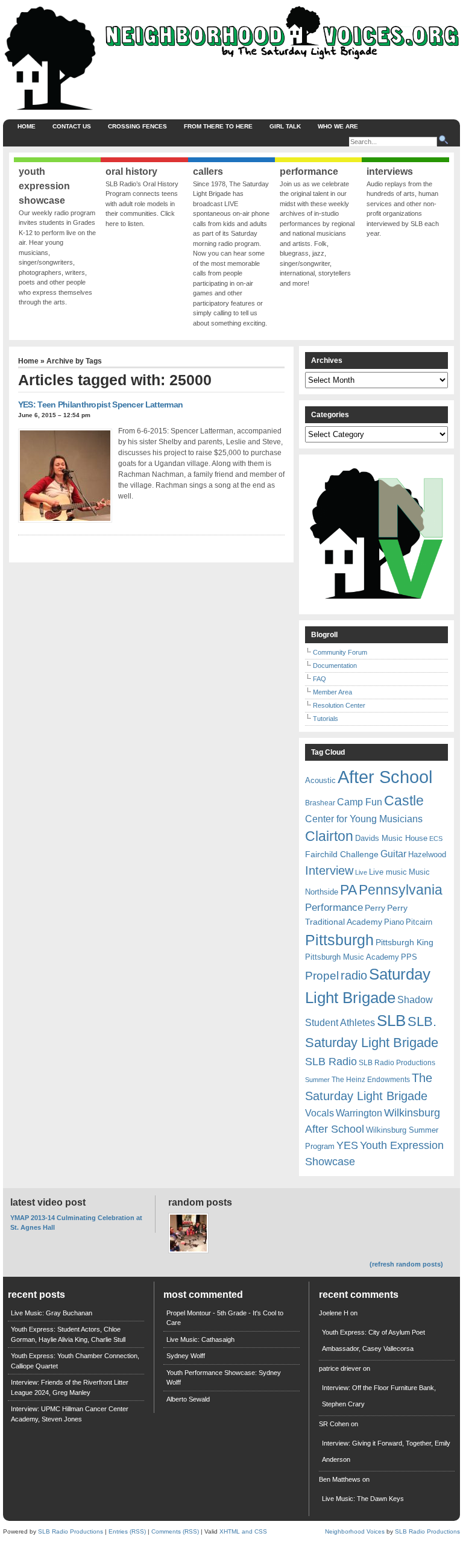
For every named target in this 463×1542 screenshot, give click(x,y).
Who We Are (338, 126)
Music (419, 871)
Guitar (393, 854)
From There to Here (218, 126)
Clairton (329, 836)
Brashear (320, 803)
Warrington (359, 1112)
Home (26, 126)
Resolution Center (339, 705)
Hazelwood (427, 854)
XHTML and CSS (243, 1531)
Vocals (319, 1113)
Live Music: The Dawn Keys (363, 1498)
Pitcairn (419, 922)
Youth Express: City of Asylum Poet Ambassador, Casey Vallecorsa (373, 1340)
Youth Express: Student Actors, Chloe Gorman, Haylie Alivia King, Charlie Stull (68, 1334)
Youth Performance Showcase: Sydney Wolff (223, 1377)
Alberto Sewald (188, 1399)
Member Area (332, 692)
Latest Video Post (48, 1202)
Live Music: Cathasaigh (200, 1339)
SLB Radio (331, 1061)
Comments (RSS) (175, 1531)
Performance (334, 907)
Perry (375, 908)
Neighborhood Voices (355, 1531)
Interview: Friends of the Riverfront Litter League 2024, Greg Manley (69, 1387)
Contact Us (71, 126)
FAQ (319, 678)
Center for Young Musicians (364, 818)
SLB (391, 1020)
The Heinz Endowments (371, 1079)
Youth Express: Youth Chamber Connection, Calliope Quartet (75, 1361)
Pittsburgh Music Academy (352, 956)
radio (354, 975)
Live (361, 872)
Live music (388, 871)
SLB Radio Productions (397, 1063)
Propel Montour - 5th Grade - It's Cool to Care (224, 1318)
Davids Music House (391, 838)
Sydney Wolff (185, 1355)
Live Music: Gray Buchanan (51, 1313)
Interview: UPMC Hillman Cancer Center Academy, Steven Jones (69, 1414)
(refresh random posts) (406, 1264)
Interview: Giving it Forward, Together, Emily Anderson (386, 1451)
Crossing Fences (137, 126)
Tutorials (325, 718)
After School (385, 777)
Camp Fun (359, 802)
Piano (394, 922)
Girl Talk (285, 126)
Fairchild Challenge (342, 854)
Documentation (335, 665)
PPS (409, 956)
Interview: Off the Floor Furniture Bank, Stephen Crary (379, 1396)
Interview (329, 870)
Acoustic (320, 780)
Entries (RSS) (127, 1531)
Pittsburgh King (404, 942)
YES (347, 1145)
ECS (436, 838)
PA (348, 890)
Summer (317, 1079)
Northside (321, 891)
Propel (322, 975)
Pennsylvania (401, 890)
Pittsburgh (339, 940)
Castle (404, 800)
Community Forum (340, 652)
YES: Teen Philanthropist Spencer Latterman (100, 404)
